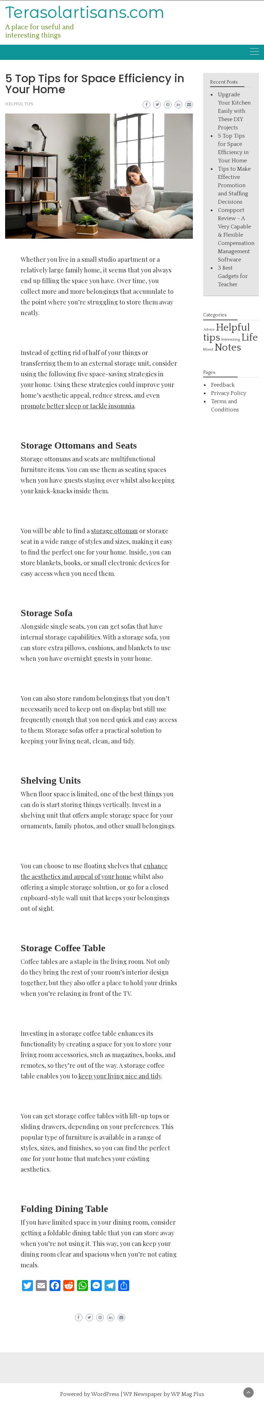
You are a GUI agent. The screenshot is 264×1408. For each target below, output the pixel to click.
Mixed (208, 349)
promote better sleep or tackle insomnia (77, 406)
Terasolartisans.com (85, 12)
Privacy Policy (228, 393)
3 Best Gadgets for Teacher (233, 276)
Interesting (230, 339)
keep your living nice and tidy (119, 1076)
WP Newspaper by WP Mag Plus (163, 1394)
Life (249, 337)
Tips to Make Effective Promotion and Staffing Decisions (234, 185)
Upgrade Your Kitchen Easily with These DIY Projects (234, 111)
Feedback (223, 385)
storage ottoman (114, 531)
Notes (227, 347)
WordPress (105, 1394)
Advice (208, 329)
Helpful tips (19, 104)
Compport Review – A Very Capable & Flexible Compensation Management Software (236, 235)
